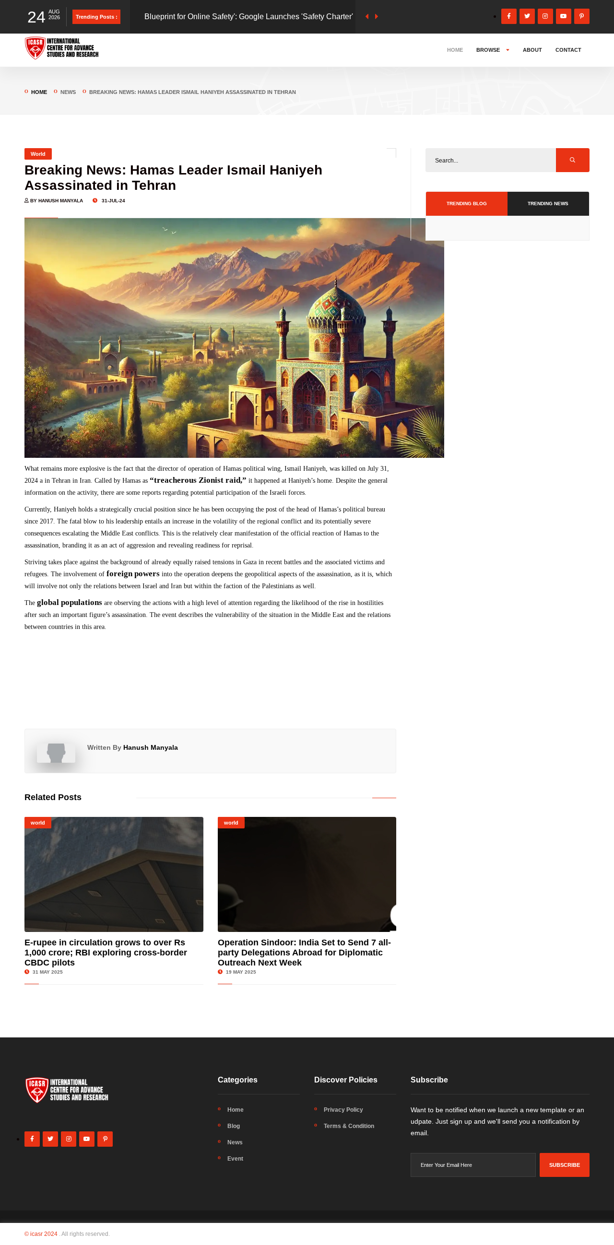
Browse (488, 50)
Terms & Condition (349, 1126)
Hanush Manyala (150, 747)
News (235, 1142)
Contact (568, 50)
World (38, 154)
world (38, 823)
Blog (233, 1126)
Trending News (548, 203)
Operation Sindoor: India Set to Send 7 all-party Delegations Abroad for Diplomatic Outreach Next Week (304, 952)
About (532, 50)
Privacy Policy (343, 1109)
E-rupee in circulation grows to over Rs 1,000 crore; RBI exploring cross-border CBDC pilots (105, 952)
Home (455, 50)
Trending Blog (467, 203)
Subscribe (564, 1165)
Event (235, 1158)
